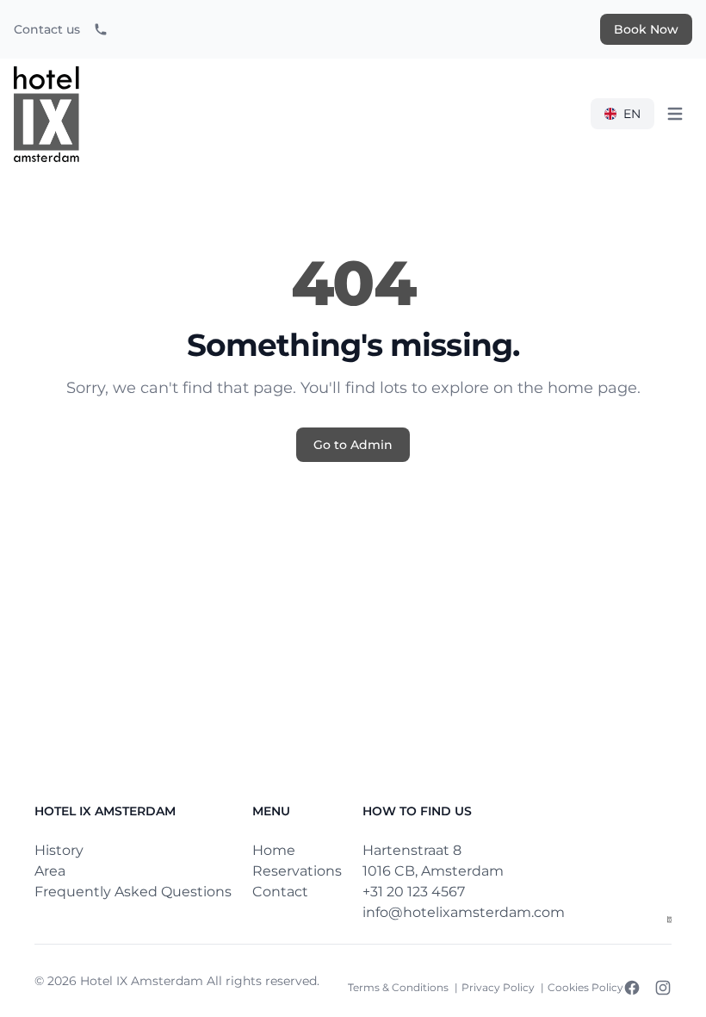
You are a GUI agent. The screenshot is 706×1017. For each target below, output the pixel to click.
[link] (101, 29)
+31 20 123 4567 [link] (413, 891)
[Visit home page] (669, 919)
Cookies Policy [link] (585, 987)
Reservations (297, 871)
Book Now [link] (646, 29)
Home (273, 850)
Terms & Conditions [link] (399, 987)
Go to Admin (353, 444)
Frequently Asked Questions (133, 891)
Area (49, 871)
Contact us (47, 29)
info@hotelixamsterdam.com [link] (463, 912)
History (59, 850)
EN (632, 114)
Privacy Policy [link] (499, 987)
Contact (280, 891)
